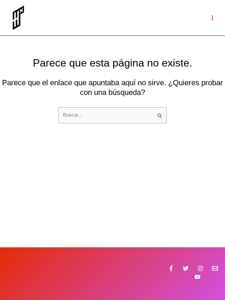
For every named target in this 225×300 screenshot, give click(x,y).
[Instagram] (200, 268)
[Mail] (215, 268)
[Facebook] (171, 268)
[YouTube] (197, 277)
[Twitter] (186, 268)
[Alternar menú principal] (212, 18)
